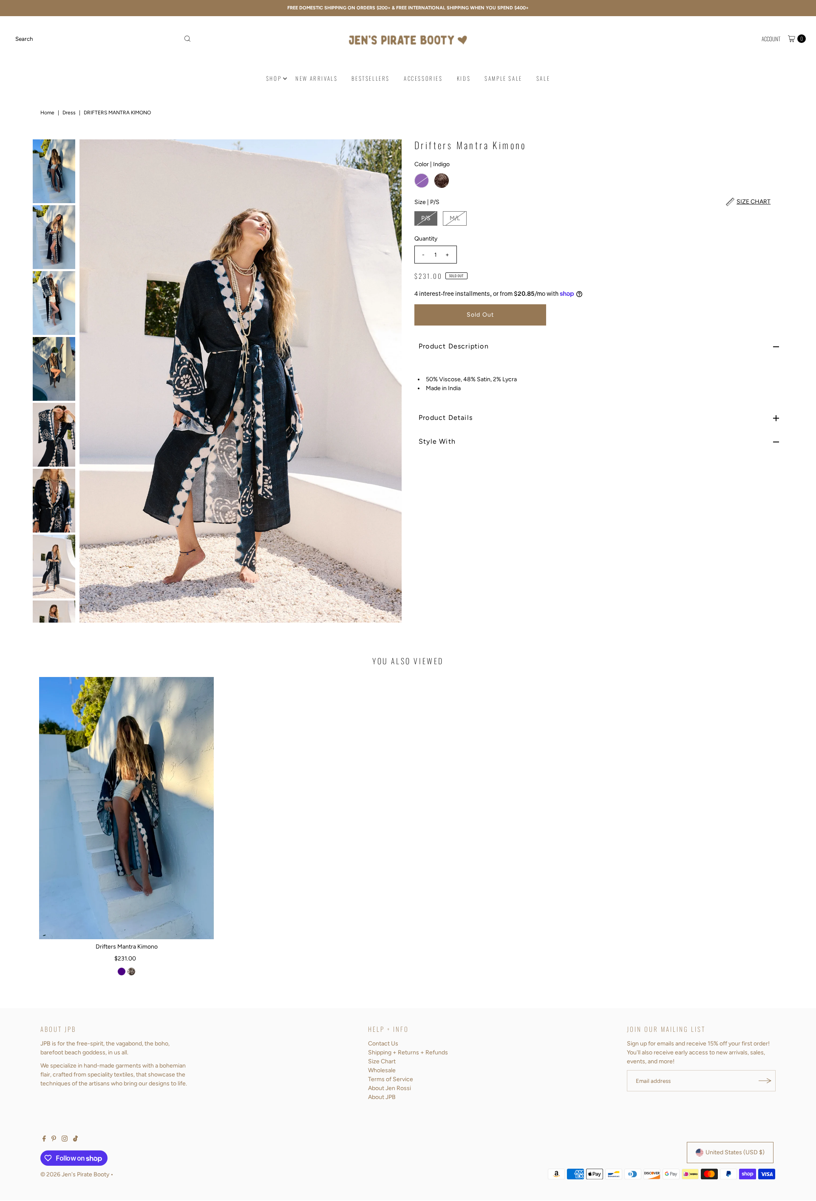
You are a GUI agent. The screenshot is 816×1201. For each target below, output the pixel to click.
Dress (69, 113)
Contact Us (383, 1043)
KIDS (463, 78)
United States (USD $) (735, 1152)
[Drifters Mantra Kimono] (126, 808)
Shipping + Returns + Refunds (408, 1052)
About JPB (382, 1097)
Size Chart (382, 1061)
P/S (426, 218)
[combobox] (103, 38)
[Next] (388, 380)
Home (47, 113)
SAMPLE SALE (503, 78)
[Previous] (93, 380)
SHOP (273, 78)
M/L (455, 218)
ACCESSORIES (423, 78)
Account (771, 38)
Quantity (425, 238)
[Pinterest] (53, 1139)
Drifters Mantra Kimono (127, 946)
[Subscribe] (765, 1080)
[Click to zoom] (388, 153)
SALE (543, 78)
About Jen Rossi (389, 1088)
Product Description (454, 346)
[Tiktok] (75, 1139)
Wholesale (382, 1070)
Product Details (446, 418)
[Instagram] (65, 1139)
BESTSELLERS (370, 78)
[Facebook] (44, 1139)
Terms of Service (390, 1079)
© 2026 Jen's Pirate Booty (74, 1174)
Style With (437, 441)
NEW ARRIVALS (316, 78)
